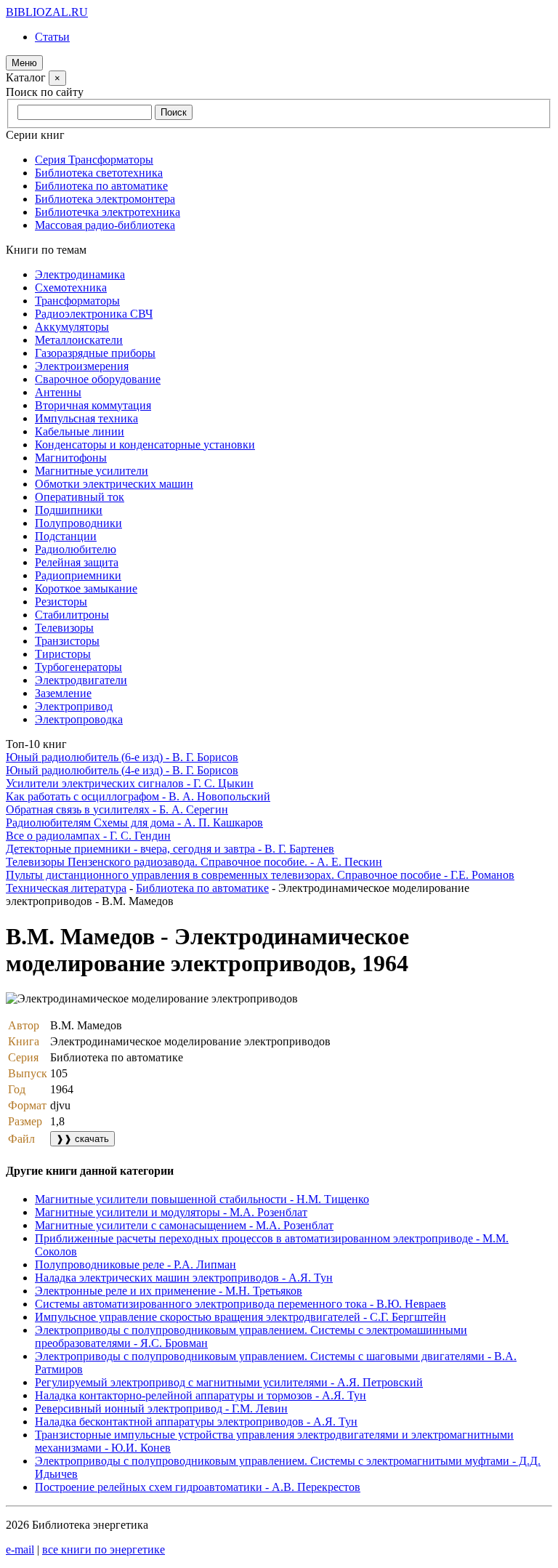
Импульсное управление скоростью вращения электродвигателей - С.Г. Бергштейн (240, 1317)
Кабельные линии (79, 431)
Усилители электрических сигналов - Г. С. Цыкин (130, 783)
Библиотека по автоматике (101, 186)
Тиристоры (63, 654)
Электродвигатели (81, 680)
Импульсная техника (86, 418)
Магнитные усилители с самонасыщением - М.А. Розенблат (184, 1225)
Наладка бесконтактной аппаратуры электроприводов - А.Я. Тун (196, 1421)
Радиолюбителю (75, 549)
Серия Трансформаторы (94, 159)
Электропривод (74, 706)
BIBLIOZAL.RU (47, 12)
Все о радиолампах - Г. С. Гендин (88, 835)
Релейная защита (76, 562)
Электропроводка (79, 719)
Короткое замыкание (86, 588)
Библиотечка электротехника (107, 212)
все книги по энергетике (103, 1549)
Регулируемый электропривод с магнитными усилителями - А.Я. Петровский (229, 1382)
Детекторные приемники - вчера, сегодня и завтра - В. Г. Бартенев (170, 849)
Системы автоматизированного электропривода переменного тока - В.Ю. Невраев (240, 1304)
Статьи (52, 37)
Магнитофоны (71, 457)
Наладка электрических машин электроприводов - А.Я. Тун (184, 1277)
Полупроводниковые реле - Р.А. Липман (135, 1264)
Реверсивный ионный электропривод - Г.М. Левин (161, 1408)
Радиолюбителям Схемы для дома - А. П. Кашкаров (134, 822)
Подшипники (68, 510)
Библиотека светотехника (99, 172)
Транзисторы (67, 641)
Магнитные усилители (91, 471)
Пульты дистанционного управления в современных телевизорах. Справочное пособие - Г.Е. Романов (260, 875)
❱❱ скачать (82, 1138)
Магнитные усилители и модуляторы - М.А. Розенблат (171, 1212)
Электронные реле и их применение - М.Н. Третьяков (168, 1290)
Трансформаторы (77, 300)
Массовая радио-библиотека (105, 225)
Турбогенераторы (78, 667)
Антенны (58, 392)
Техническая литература (66, 888)
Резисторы (61, 601)
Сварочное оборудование (98, 379)
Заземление (63, 693)
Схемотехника (71, 287)
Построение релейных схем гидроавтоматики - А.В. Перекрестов (197, 1487)
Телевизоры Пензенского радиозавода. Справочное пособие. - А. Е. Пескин (194, 862)
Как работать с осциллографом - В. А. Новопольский (138, 796)
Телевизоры (64, 628)
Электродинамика (80, 274)
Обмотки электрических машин (114, 484)
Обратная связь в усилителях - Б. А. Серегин (117, 809)
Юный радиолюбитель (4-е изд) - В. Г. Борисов (122, 770)
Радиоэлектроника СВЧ (94, 313)
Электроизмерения (82, 366)
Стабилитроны (72, 614)
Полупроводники (78, 523)
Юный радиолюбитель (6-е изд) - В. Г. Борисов (122, 757)
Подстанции (66, 536)
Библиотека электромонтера (105, 199)
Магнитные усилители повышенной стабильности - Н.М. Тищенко (202, 1199)
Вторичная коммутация (93, 405)
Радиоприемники (78, 575)
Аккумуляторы (72, 327)
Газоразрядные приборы (95, 353)
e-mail (20, 1549)
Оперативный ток (79, 497)
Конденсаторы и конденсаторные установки (145, 444)
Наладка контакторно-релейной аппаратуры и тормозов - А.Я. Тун (200, 1395)
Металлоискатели (79, 340)
